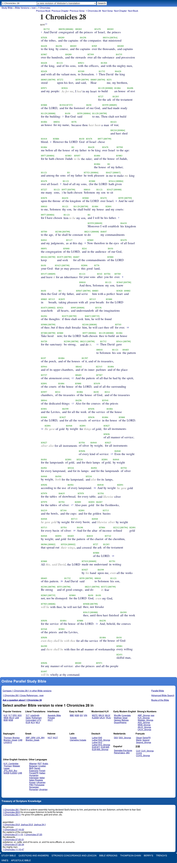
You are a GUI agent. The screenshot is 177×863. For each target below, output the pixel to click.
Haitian (42, 773)
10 (128, 327)
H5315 (52, 299)
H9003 (44, 299)
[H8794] (124, 527)
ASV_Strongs (144, 723)
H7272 (60, 79)
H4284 (44, 316)
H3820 (119, 290)
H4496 (130, 88)
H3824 (65, 88)
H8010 (87, 189)
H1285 (116, 96)
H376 (74, 121)
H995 (73, 307)
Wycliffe (117, 715)
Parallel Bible (157, 691)
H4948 (69, 425)
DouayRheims (120, 723)
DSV (116, 738)
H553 (59, 586)
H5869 (90, 240)
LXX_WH (40, 738)
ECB (28, 723)
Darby (28, 718)
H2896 (84, 265)
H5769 (120, 147)
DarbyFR (147, 738)
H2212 (116, 527)
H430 (88, 104)
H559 (78, 79)
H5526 (64, 544)
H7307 (99, 375)
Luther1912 (97, 742)
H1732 (47, 29)
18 (74, 530)
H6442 (79, 366)
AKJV (11, 718)
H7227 (44, 189)
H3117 (69, 240)
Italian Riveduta (36, 780)
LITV (39, 720)
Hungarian (33, 775)
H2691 (109, 206)
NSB (77, 715)
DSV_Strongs (125, 738)
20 (62, 581)
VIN (85, 715)
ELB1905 (105, 747)
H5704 (107, 273)
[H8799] (51, 79)
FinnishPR (33, 773)
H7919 (85, 561)
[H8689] (113, 104)
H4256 (83, 37)
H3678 (44, 197)
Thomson (8, 738)
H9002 (127, 290)
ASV (20, 715)
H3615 (86, 612)
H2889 (78, 501)
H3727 (44, 375)
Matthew (118, 718)
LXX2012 (8, 742)
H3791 (112, 561)
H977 (100, 138)
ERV (15, 715)
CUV (138, 751)
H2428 (44, 71)
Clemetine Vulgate (78, 740)
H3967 (44, 54)
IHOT (50, 720)
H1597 (85, 358)
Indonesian (34, 778)
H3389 (81, 71)
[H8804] (87, 113)
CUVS (139, 753)
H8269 (78, 29)
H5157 (44, 273)
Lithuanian (40, 782)
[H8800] (109, 88)
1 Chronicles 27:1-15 (13, 835)
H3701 (82, 442)
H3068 (44, 104)
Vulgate (73, 738)
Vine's (4, 860)
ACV (33, 723)
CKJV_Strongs (144, 730)
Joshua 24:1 (40, 825)
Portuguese (39, 785)
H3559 (105, 104)
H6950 (62, 29)
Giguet (139, 738)
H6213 (87, 231)
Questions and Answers (34, 856)
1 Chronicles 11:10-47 (13, 849)
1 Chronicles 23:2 (11, 825)
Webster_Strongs (145, 720)
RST (40, 764)
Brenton (16, 738)
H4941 (44, 240)
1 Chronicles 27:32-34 (13, 844)
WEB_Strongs (144, 725)
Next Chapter (120, 11)
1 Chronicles (44, 8)
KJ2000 (95, 718)
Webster (16, 766)
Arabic (45, 764)
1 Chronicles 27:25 (33, 835)
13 (73, 403)
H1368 (104, 62)
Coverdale (126, 715)
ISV (81, 715)
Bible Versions (22, 8)
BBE (72, 715)
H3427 (110, 189)
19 (113, 555)
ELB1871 (96, 747)
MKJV (101, 715)
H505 (94, 45)
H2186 (85, 324)
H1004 (117, 88)
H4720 (44, 341)
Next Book (133, 11)
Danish (37, 768)
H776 (96, 265)
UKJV (102, 718)
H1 (72, 147)
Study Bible (7, 8)
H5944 (44, 366)
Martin (139, 740)
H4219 (44, 510)
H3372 (104, 586)
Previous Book (43, 11)
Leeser (7, 768)
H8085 (94, 79)
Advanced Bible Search (162, 695)
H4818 (90, 535)
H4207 (99, 501)
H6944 (44, 400)
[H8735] (96, 316)
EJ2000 (13, 773)
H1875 (60, 256)
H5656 (91, 408)
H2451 (119, 654)
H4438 (65, 197)
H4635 (62, 493)
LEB (17, 718)
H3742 (108, 535)
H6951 (44, 248)
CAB (20, 740)
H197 (43, 358)
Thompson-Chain (130, 856)
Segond (145, 740)
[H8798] (101, 79)
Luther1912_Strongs (101, 745)
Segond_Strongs (143, 742)
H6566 (44, 544)
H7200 (44, 332)
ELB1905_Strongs (100, 750)
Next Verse (107, 11)
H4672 (88, 316)
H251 (109, 79)
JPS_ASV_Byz (10, 771)
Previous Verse (77, 11)
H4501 (44, 459)
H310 (99, 273)
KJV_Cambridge (11, 764)
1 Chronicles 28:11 (12, 815)
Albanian (33, 764)
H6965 (44, 79)
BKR (31, 768)
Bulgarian (33, 766)
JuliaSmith (34, 715)
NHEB (6, 773)
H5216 (80, 459)
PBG (31, 785)
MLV (38, 723)
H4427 (109, 172)
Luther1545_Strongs (101, 740)
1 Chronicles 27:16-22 (13, 830)
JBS (128, 753)
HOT (50, 738)
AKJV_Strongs (144, 727)
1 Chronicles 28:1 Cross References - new (23, 695)
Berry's (148, 856)
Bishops (125, 720)
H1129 (101, 88)
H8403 (126, 349)
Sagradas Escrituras (123, 750)
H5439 (97, 383)
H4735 (119, 54)
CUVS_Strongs (143, 756)
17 (72, 505)
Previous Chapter (60, 11)
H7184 (63, 510)
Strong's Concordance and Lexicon (74, 856)
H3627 (63, 417)
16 (95, 487)
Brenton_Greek (10, 740)
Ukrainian (43, 790)
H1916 (63, 104)
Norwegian (34, 787)
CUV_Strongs (147, 751)
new (34, 8)
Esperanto (33, 771)
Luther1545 (97, 738)
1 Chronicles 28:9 (11, 812)
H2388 (58, 231)
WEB (6, 718)
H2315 (99, 366)
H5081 (119, 646)
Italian (42, 778)
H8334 (106, 37)
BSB (6, 720)
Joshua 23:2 (27, 825)
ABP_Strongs (144, 715)
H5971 (44, 88)
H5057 (77, 155)
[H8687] (117, 172)
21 (97, 623)
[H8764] (114, 37)
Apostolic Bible (21, 860)
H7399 (91, 54)
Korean (32, 782)
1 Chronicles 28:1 (11, 810)
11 (97, 344)
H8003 (95, 290)
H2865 (44, 595)
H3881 (44, 408)
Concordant (31, 720)
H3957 (44, 391)
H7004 (102, 527)
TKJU (108, 718)
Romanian (33, 790)
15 (112, 454)
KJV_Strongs (144, 718)
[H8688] (80, 307)
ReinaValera (119, 753)
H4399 (65, 408)
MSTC (95, 715)
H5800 (44, 324)
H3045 (120, 282)
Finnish (42, 771)
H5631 (81, 62)
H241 (84, 248)
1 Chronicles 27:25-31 (13, 839)
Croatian (42, 766)
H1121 (60, 62)
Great (124, 718)
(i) (46, 23)
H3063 (68, 155)
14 (42, 428)
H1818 (44, 138)
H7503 (44, 603)
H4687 (104, 231)
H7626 (44, 37)
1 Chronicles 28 (93, 11)
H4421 (113, 121)
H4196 (80, 527)
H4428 (44, 45)
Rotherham (37, 718)
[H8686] (69, 29)
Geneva (117, 720)
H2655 (62, 299)
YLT (10, 715)
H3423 (58, 265)
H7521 (87, 172)
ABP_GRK (30, 738)
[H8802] (51, 307)
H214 (57, 391)
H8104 (44, 256)
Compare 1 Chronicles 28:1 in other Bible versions (27, 691)
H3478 (97, 29)
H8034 (57, 121)
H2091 (48, 425)
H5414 (112, 181)
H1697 (44, 671)
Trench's (161, 856)
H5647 (79, 290)
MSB (10, 720)
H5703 (118, 324)
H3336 (98, 307)
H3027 (85, 569)
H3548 (105, 400)
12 (72, 378)
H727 (100, 96)
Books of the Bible (160, 700)
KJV (5, 715)
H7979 (44, 493)
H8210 (113, 130)
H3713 (106, 510)
